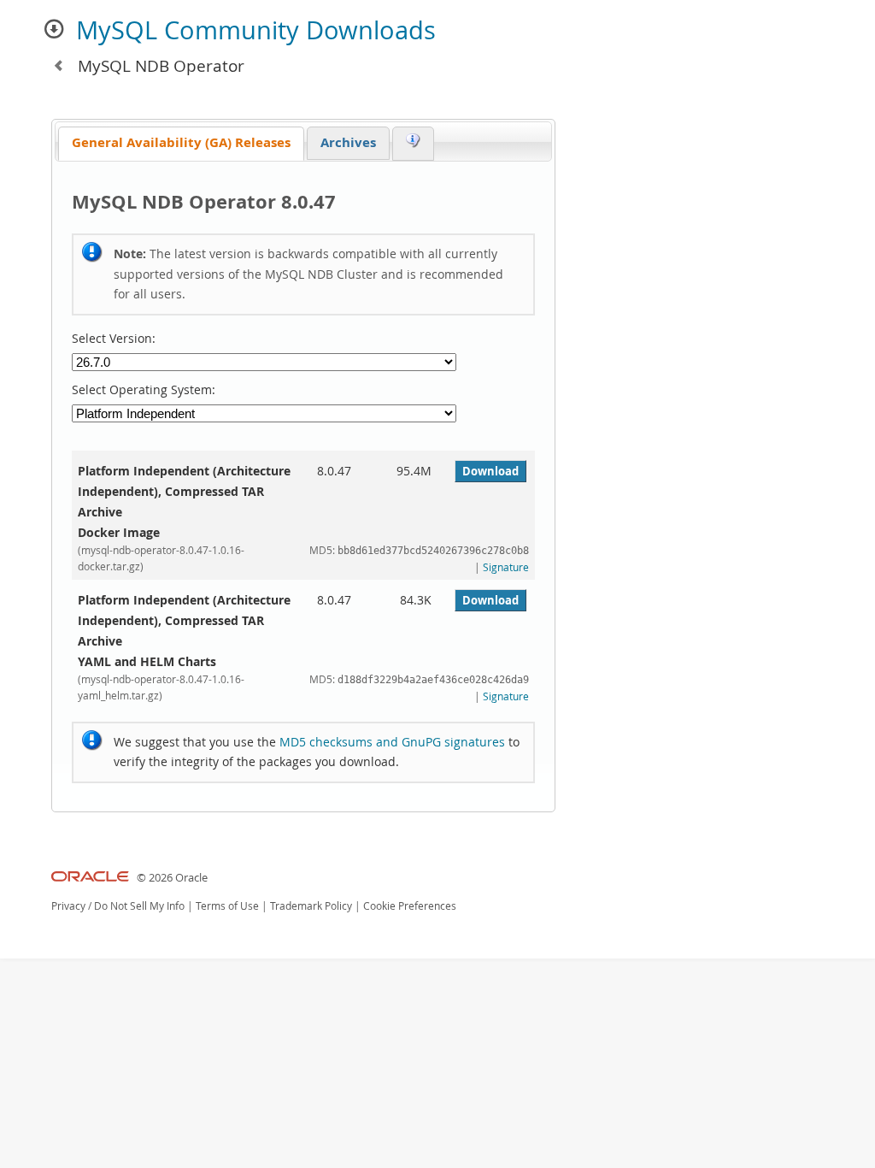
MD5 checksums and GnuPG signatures (392, 742)
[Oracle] (90, 877)
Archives (348, 142)
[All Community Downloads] (58, 65)
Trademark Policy (311, 906)
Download (490, 471)
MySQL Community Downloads (256, 30)
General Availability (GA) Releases (181, 142)
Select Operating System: (143, 390)
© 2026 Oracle (172, 877)
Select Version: (114, 338)
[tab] (181, 144)
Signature (506, 567)
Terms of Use (227, 906)
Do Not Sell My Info (139, 906)
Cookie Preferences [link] (409, 906)
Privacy (68, 906)
